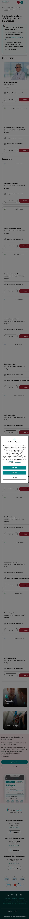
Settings (14, 478)
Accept (14, 468)
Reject (14, 473)
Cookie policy (17, 462)
